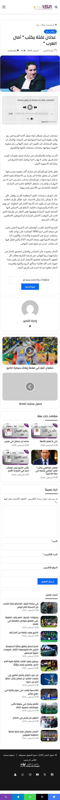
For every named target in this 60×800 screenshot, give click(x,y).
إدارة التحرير (48, 50)
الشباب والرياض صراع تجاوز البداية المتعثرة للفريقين (23, 733)
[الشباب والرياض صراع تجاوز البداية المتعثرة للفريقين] (49, 736)
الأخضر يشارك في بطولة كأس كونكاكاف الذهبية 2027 (24, 706)
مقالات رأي (41, 25)
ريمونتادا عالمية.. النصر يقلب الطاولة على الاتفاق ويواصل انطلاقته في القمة (21, 621)
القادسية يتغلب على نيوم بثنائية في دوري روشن (21, 692)
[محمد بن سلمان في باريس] (15, 431)
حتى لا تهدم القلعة (49, 441)
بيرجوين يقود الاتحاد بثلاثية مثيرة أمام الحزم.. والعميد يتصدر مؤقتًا (21, 663)
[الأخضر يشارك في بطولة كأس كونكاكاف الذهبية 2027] (49, 708)
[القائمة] (3, 7)
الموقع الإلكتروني (50, 567)
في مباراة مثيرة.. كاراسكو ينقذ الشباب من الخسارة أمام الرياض (20, 605)
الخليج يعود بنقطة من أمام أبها (23, 633)
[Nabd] (8, 775)
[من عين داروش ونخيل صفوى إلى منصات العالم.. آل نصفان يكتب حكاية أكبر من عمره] (49, 679)
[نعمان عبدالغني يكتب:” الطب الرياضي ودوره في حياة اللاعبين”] (44, 457)
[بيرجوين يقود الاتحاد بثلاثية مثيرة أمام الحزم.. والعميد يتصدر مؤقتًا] (49, 665)
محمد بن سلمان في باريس (16, 441)
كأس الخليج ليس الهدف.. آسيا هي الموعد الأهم (17, 469)
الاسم (54, 541)
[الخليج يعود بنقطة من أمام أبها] (49, 637)
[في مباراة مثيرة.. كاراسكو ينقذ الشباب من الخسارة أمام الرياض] (49, 608)
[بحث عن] (56, 7)
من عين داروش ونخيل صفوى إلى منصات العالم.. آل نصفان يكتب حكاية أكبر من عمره (21, 678)
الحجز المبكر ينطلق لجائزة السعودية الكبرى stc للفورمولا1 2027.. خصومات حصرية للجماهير (20, 649)
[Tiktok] (30, 783)
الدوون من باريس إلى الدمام (25, 718)
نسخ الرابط (30, 286)
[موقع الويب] (30, 326)
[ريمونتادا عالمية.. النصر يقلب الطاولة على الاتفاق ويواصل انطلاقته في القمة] (49, 621)
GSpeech (44, 121)
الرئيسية (51, 25)
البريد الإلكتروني (50, 554)
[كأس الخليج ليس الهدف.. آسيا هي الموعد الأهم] (15, 457)
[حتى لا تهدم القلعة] (44, 431)
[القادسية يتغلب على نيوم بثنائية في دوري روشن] (49, 694)
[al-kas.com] (42, 6)
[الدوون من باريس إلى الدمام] (49, 722)
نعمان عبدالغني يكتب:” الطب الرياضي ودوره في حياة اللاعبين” (47, 471)
